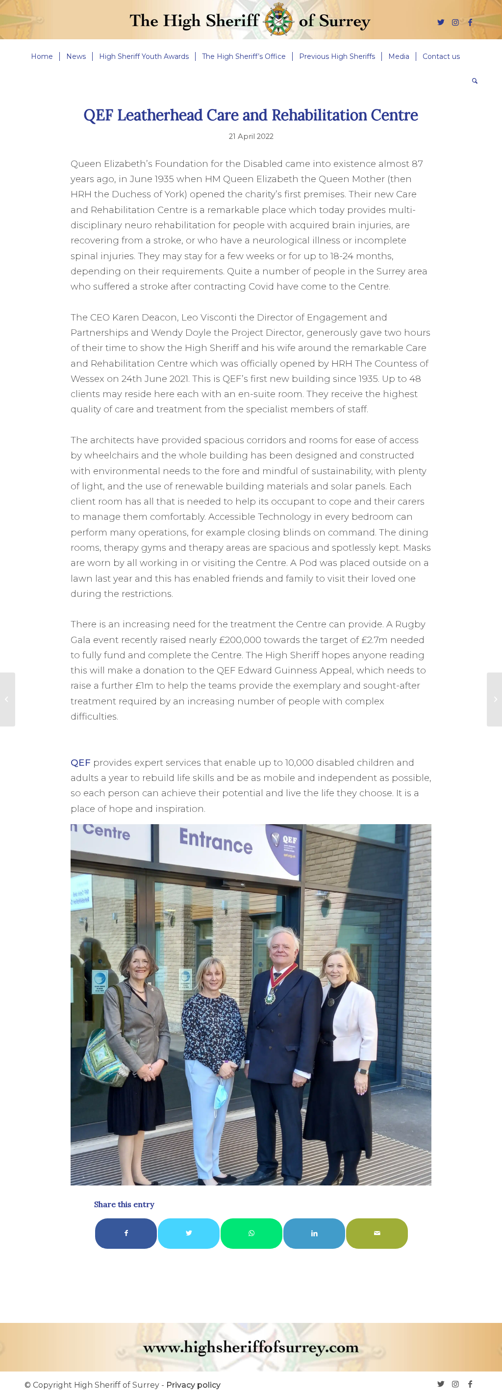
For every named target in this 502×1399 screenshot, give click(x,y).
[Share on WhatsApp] (251, 1233)
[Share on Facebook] (126, 1233)
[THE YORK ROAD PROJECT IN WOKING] (7, 699)
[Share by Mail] (377, 1233)
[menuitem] (42, 56)
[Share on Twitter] (189, 1233)
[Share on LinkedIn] (314, 1233)
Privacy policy (193, 1385)
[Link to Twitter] (440, 22)
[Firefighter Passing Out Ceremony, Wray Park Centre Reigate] (494, 699)
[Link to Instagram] (455, 22)
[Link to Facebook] (470, 22)
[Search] (471, 81)
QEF (81, 762)
